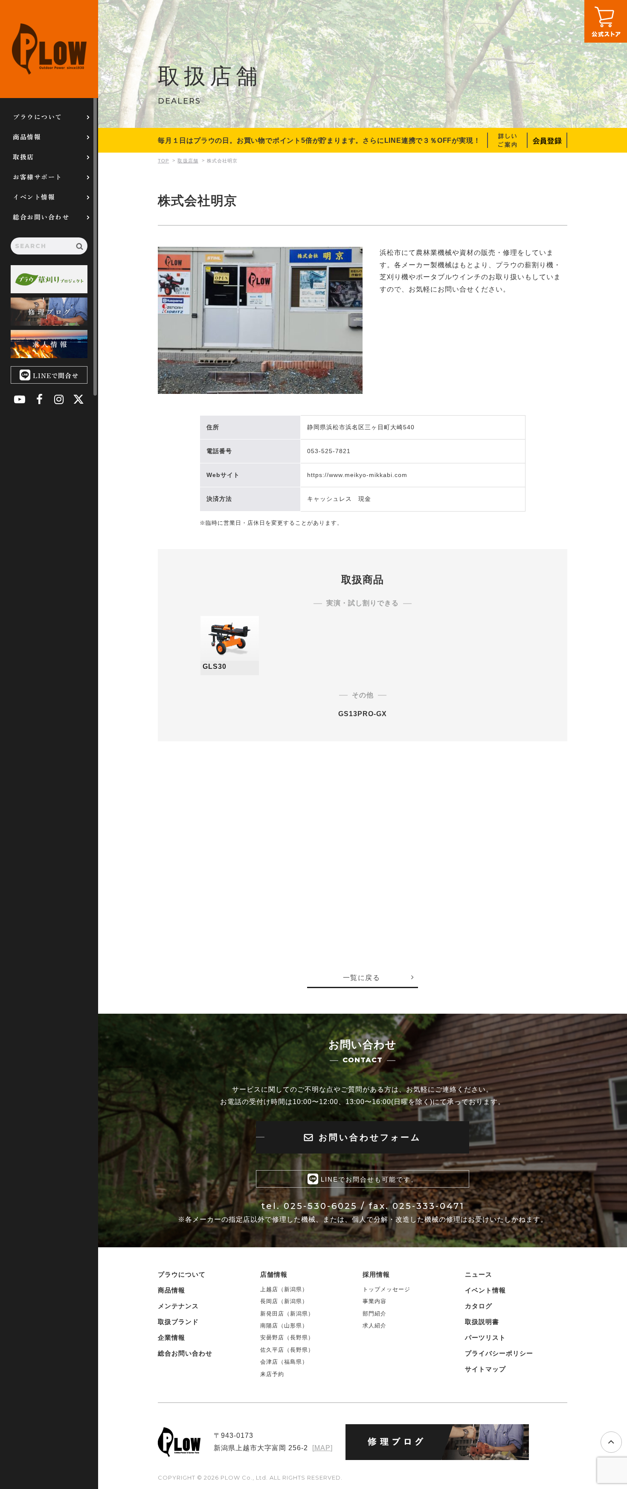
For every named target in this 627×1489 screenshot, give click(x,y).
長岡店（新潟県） (284, 1301)
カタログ (478, 1306)
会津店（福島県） (284, 1362)
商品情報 (27, 136)
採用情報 (376, 1274)
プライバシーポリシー (499, 1353)
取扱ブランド (178, 1321)
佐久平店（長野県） (287, 1350)
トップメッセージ (386, 1289)
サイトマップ (485, 1369)
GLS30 (214, 666)
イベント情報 (34, 196)
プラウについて (37, 116)
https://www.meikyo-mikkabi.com (357, 474)
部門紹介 (374, 1313)
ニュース (478, 1274)
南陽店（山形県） (284, 1325)
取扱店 (23, 156)
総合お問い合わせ (41, 216)
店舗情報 (273, 1274)
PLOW (49, 49)
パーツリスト (485, 1337)
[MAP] (322, 1447)
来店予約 (272, 1374)
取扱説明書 (482, 1321)
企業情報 (171, 1337)
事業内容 (374, 1301)
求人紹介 (374, 1325)
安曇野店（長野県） (287, 1337)
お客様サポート (37, 176)
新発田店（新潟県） (287, 1313)
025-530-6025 (320, 1206)
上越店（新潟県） (284, 1289)
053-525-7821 (329, 451)
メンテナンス (178, 1306)
